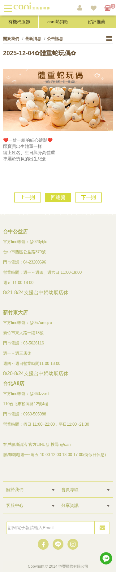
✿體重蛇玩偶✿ (39, 53)
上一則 (27, 197)
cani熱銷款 (57, 21)
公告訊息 (55, 38)
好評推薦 (96, 21)
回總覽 (58, 197)
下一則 (88, 197)
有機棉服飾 (19, 21)
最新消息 (33, 38)
